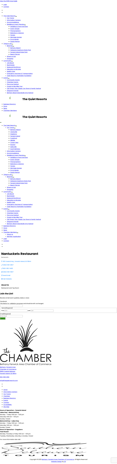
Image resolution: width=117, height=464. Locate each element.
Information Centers (14, 20)
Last (29, 311)
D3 (65, 462)
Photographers (15, 31)
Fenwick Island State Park (18, 52)
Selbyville (13, 147)
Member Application (14, 237)
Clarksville (13, 132)
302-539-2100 (4, 377)
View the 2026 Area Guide (8, 1)
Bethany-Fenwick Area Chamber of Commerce (58, 459)
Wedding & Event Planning (15, 24)
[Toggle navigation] (0, 122)
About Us (10, 234)
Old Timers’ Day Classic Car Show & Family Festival (24, 88)
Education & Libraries (14, 69)
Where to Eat (11, 56)
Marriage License (16, 37)
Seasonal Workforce (14, 67)
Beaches (10, 46)
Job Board (10, 63)
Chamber (6, 396)
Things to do (7, 44)
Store (5, 106)
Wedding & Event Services (19, 27)
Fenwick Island (15, 136)
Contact (6, 7)
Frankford (13, 138)
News (5, 108)
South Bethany (15, 149)
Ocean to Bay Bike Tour (15, 86)
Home (5, 390)
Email (5, 314)
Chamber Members (10, 111)
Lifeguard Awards (12, 91)
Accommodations (13, 22)
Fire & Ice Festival (13, 84)
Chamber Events (12, 82)
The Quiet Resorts (9, 16)
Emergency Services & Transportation (20, 74)
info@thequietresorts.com (9, 381)
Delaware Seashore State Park (20, 50)
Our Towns (10, 18)
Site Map (6, 407)
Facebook (3, 301)
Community (7, 61)
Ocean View (14, 142)
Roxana (12, 145)
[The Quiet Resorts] (11, 99)
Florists (12, 35)
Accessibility (7, 405)
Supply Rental (15, 41)
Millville (12, 140)
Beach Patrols (15, 54)
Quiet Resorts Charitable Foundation (19, 76)
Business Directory (9, 104)
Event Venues (14, 29)
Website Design (56, 462)
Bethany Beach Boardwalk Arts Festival (20, 93)
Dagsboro (13, 134)
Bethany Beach (15, 48)
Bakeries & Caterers (17, 33)
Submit (3, 318)
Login (5, 5)
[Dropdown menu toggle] (16, 16)
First (2, 311)
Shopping (10, 59)
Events (5, 78)
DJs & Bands (14, 39)
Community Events (13, 80)
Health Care (11, 71)
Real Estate (10, 65)
